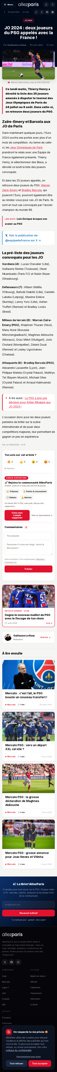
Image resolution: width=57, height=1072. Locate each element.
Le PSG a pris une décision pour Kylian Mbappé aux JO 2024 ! (30, 402)
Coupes (6, 999)
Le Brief (34, 1004)
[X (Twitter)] (5, 962)
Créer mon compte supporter (17, 515)
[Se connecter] (52, 4)
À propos (6, 1017)
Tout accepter (40, 1063)
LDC (4, 993)
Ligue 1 (5, 987)
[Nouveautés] (46, 4)
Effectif (33, 982)
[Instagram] (18, 962)
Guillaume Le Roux (24, 635)
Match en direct (37, 976)
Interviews (35, 999)
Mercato (6, 982)
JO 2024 (28, 20)
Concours (7, 1023)
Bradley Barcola (31, 190)
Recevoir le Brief (29, 913)
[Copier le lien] (36, 12)
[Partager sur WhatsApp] (52, 12)
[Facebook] (11, 962)
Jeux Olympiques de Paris (26, 147)
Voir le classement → (41, 515)
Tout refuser (16, 1063)
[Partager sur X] (41, 12)
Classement (36, 993)
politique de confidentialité (18, 1050)
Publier (28, 569)
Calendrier (35, 987)
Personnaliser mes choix (28, 1056)
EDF (4, 1004)
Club (4, 976)
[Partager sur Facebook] (47, 12)
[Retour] (4, 12)
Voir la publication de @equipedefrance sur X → (23, 238)
